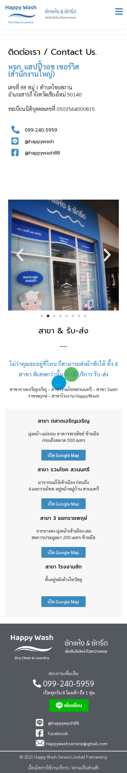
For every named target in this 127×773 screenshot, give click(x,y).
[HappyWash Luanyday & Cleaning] (61, 14)
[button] (42, 316)
